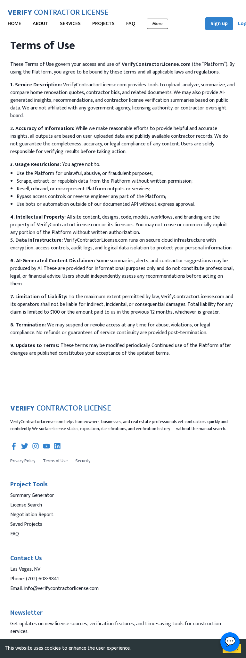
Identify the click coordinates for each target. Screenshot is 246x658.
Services (70, 24)
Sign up (219, 23)
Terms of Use (55, 460)
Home (14, 24)
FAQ (130, 24)
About (40, 24)
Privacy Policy (22, 460)
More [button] (157, 23)
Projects (103, 24)
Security (82, 460)
